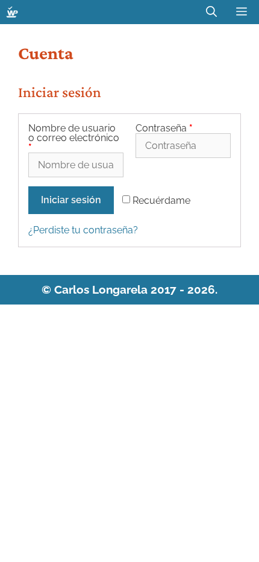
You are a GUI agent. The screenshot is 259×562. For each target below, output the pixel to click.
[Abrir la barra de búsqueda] (211, 12)
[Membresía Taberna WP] (12, 12)
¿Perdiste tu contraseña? (83, 230)
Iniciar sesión (71, 200)
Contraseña (164, 128)
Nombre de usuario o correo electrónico (73, 138)
